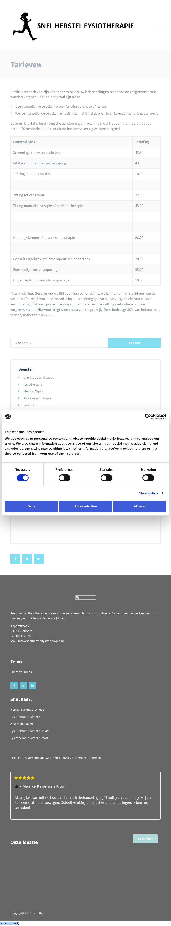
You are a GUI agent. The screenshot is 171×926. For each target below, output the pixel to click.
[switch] (64, 477)
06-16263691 (25, 636)
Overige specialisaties (38, 378)
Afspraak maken (21, 724)
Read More (145, 839)
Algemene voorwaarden (41, 758)
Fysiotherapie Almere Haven (30, 731)
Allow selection (85, 506)
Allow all (140, 506)
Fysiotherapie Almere (25, 717)
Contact (28, 405)
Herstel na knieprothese (27, 710)
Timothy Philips (21, 672)
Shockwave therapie (37, 398)
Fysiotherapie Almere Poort (29, 738)
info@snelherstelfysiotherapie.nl (41, 641)
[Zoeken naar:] (59, 343)
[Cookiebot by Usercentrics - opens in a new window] (148, 417)
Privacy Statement (73, 758)
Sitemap (95, 758)
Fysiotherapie (32, 384)
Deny (31, 506)
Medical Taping (33, 391)
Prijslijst (15, 758)
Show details (148, 493)
